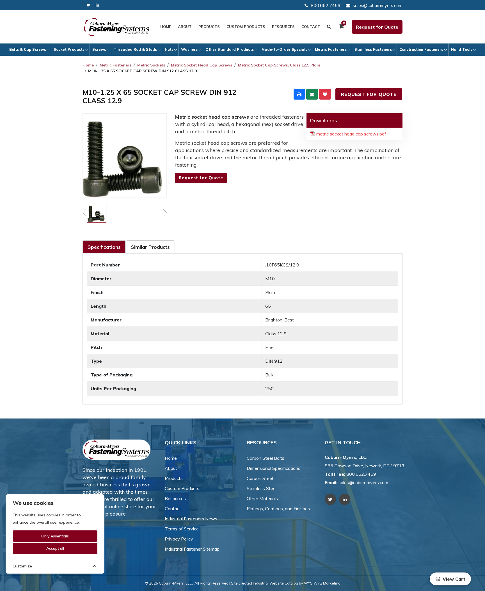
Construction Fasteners (421, 49)
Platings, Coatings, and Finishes (278, 508)
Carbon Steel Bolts (265, 458)
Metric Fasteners (331, 49)
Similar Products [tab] (150, 247)
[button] (450, 578)
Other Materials (262, 498)
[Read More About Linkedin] (97, 5)
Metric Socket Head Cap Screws (201, 65)
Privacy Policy (179, 539)
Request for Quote (377, 27)
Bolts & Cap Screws (27, 49)
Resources (283, 26)
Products (209, 26)
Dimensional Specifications (273, 468)
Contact (310, 26)
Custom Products (246, 26)
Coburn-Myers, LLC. (176, 583)
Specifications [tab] (104, 247)
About (185, 26)
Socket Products (69, 49)
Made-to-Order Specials (284, 49)
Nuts (169, 49)
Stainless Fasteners (373, 49)
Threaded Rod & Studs (135, 49)
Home (165, 26)
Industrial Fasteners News (191, 518)
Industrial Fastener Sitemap (192, 549)
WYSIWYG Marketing (322, 583)
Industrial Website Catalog (275, 583)
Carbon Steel (260, 478)
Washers (189, 49)
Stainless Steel (261, 488)
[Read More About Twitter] (88, 5)
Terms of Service (182, 529)
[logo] (116, 26)
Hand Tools (461, 49)
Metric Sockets (151, 65)
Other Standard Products (229, 49)
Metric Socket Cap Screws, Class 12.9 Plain (279, 65)
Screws (99, 49)
